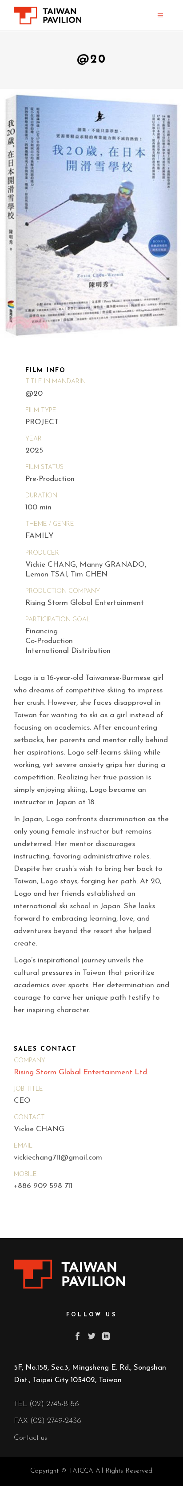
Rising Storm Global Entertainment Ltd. (81, 1072)
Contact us (30, 1438)
